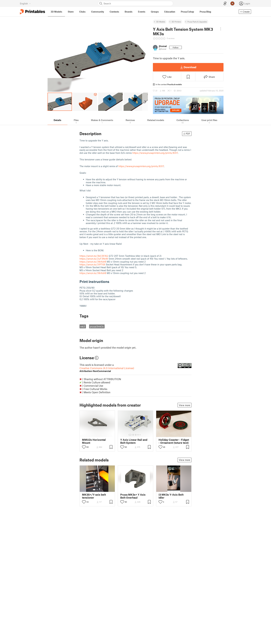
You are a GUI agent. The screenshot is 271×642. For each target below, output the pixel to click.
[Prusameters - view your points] (232, 3)
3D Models (160, 22)
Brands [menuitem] (128, 11)
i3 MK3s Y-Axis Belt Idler (171, 496)
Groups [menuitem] (155, 11)
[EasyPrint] (225, 3)
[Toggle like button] (84, 447)
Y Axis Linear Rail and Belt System (133, 441)
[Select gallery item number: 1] (130, 434)
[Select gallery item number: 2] (133, 434)
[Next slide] (145, 102)
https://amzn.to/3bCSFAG (94, 255)
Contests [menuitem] (114, 11)
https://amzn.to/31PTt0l (92, 264)
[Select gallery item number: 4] (138, 434)
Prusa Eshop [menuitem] (187, 11)
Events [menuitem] (141, 11)
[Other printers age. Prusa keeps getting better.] (188, 105)
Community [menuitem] (97, 11)
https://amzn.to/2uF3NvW (94, 258)
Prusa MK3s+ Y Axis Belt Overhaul (133, 496)
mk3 (82, 326)
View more (184, 405)
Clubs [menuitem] (82, 11)
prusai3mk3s (97, 326)
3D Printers (176, 22)
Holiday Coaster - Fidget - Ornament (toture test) (174, 441)
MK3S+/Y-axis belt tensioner (94, 496)
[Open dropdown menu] (220, 29)
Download (190, 67)
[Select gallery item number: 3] (135, 434)
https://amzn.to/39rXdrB (93, 261)
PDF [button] (188, 133)
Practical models (174, 84)
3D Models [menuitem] (56, 11)
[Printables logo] (32, 11)
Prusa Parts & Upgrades (197, 22)
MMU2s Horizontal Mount (94, 441)
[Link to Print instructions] (111, 281)
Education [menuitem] (169, 11)
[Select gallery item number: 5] (140, 434)
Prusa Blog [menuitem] (205, 11)
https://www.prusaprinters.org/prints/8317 (155, 152)
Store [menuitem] (71, 11)
